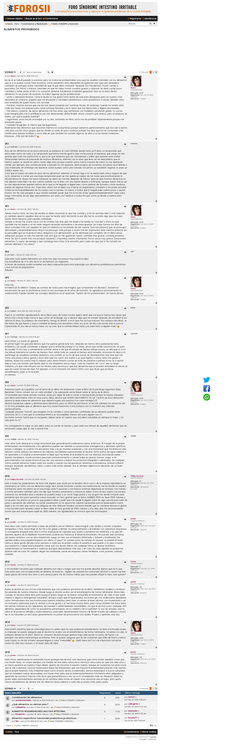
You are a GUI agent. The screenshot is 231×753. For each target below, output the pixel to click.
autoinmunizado (23, 700)
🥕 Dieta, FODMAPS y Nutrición (71, 700)
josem (133, 519)
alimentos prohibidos (21, 29)
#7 (7, 333)
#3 (7, 206)
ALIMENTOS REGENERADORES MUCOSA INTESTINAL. (39, 711)
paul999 (153, 737)
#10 (7, 476)
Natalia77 (132, 718)
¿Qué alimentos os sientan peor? (30, 704)
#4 (7, 251)
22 (140, 481)
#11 (7, 519)
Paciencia (20, 714)
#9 (7, 436)
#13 (7, 582)
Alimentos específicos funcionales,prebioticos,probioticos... (45, 718)
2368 (141, 93)
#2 (7, 143)
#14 (7, 622)
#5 (7, 277)
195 (140, 524)
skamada (132, 711)
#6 (7, 308)
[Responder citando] (125, 77)
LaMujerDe (20, 707)
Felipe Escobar (137, 476)
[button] (156, 72)
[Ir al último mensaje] (136, 697)
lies (17, 721)
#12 (7, 561)
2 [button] (153, 72)
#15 (7, 652)
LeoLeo (131, 697)
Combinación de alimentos (27, 697)
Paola (133, 561)
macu (133, 88)
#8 (7, 382)
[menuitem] (32, 19)
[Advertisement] (81, 50)
